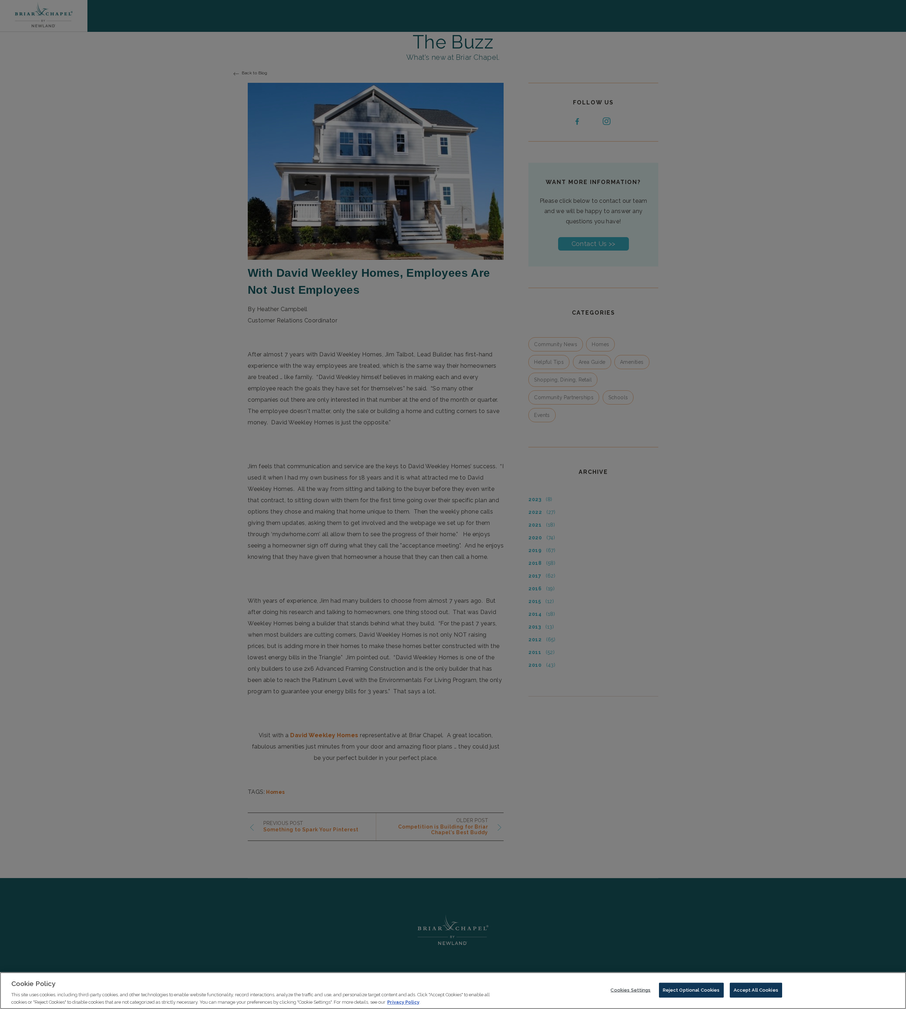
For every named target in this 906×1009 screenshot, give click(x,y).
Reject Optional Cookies (691, 990)
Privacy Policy (403, 1001)
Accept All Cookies (756, 990)
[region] (453, 990)
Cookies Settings (630, 990)
